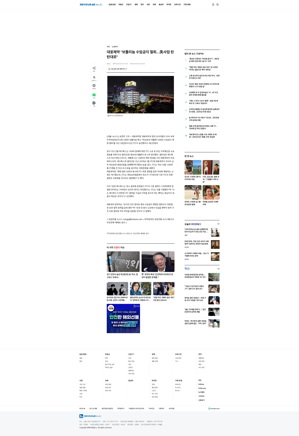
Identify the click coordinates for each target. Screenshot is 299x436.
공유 (94, 71)
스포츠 (154, 391)
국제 (154, 4)
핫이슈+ (177, 391)
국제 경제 (108, 384)
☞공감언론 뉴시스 (115, 219)
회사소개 (82, 408)
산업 (129, 358)
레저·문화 (155, 397)
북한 (199, 364)
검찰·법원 (82, 387)
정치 (142, 4)
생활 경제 (155, 361)
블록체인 (131, 371)
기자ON (201, 396)
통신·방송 (131, 361)
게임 (129, 364)
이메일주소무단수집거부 (136, 408)
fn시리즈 (178, 387)
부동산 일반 (108, 367)
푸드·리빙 (155, 394)
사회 (148, 4)
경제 (136, 4)
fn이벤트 (201, 392)
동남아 (161, 4)
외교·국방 (201, 367)
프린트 (94, 89)
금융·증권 (112, 4)
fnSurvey (202, 388)
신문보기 (201, 400)
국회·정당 (201, 361)
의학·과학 (131, 374)
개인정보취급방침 (107, 408)
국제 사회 (108, 391)
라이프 (168, 4)
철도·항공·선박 (109, 364)
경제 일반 (155, 358)
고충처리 (161, 408)
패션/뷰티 (155, 387)
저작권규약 (120, 408)
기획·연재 (186, 4)
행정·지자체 (83, 391)
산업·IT (129, 4)
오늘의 (193, 224)
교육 (80, 394)
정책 (106, 358)
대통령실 (201, 358)
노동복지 (115, 47)
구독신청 (151, 408)
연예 (153, 384)
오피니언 (177, 4)
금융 (80, 358)
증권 (80, 361)
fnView (201, 384)
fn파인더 (178, 384)
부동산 (120, 4)
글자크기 (94, 80)
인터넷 (130, 367)
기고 (176, 361)
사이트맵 (171, 408)
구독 (94, 98)
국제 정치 (108, 387)
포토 (199, 380)
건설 (106, 361)
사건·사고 (82, 384)
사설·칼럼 (178, 358)
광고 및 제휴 (93, 408)
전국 (80, 397)
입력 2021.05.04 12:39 (120, 64)
